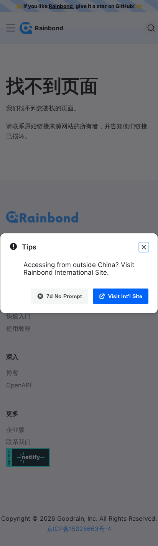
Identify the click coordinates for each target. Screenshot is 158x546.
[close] (143, 247)
